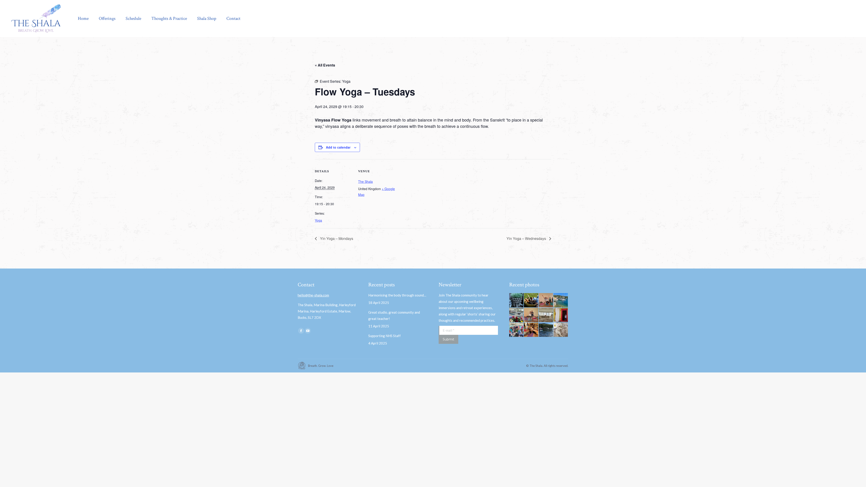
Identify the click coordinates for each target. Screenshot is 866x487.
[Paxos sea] (560, 300)
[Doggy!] (560, 330)
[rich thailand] (560, 315)
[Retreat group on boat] (516, 330)
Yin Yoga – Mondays (336, 238)
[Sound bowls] (531, 300)
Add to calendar (338, 147)
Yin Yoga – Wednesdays (527, 238)
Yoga (318, 220)
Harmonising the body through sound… (397, 295)
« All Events (325, 65)
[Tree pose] (531, 315)
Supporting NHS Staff (384, 336)
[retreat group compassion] (531, 330)
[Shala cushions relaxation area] (546, 315)
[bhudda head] (516, 300)
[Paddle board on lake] (546, 330)
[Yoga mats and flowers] (516, 315)
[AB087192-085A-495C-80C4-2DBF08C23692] (546, 300)
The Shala (365, 181)
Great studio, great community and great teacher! (394, 315)
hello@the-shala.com (313, 295)
